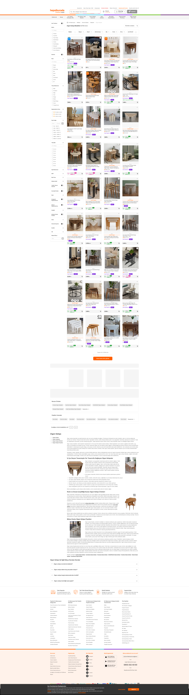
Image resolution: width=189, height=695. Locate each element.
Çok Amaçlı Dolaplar (108, 609)
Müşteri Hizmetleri (113, 8)
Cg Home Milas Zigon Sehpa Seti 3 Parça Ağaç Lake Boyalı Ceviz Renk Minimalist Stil (111, 237)
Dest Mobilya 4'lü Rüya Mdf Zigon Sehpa (74, 60)
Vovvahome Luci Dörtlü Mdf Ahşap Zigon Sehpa (93, 270)
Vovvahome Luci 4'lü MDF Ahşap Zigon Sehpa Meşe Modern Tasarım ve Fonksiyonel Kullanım (112, 303)
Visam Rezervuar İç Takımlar (73, 631)
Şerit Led (52, 627)
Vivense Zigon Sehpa (102, 554)
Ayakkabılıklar (53, 623)
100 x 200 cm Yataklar (90, 629)
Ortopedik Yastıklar (89, 625)
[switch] (62, 23)
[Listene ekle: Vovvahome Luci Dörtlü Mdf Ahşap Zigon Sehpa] (100, 248)
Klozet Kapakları (107, 615)
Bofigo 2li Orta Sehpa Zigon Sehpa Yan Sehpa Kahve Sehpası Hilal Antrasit (75, 305)
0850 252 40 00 (130, 665)
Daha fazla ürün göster (102, 358)
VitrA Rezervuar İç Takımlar (73, 639)
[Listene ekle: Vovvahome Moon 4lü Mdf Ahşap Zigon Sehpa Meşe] (119, 179)
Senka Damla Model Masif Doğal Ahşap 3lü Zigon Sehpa (92, 96)
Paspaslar (106, 627)
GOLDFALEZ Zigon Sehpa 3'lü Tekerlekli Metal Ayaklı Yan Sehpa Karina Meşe (92, 166)
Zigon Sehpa (56, 437)
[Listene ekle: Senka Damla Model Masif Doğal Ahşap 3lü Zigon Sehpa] (100, 72)
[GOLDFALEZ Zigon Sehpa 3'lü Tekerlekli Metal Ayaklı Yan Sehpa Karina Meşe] (93, 154)
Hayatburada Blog (71, 655)
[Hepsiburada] (57, 10)
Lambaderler (52, 638)
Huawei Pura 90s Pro (126, 618)
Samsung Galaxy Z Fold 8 (127, 634)
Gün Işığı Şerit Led (89, 615)
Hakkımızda (52, 655)
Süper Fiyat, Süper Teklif (88, 8)
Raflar (105, 605)
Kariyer (51, 664)
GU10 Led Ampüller (90, 632)
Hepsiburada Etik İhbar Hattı (130, 670)
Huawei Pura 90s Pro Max (127, 616)
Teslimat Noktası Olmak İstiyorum (74, 666)
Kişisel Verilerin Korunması (55, 666)
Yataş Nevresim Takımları (73, 624)
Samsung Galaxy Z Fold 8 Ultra (128, 636)
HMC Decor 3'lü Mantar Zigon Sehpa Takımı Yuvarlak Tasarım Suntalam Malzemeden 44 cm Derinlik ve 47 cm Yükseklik (112, 270)
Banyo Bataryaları (53, 640)
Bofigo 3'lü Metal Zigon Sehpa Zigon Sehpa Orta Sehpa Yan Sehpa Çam (111, 96)
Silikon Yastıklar (89, 644)
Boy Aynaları (106, 619)
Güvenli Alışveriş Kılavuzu (55, 670)
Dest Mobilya (56, 43)
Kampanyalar (97, 8)
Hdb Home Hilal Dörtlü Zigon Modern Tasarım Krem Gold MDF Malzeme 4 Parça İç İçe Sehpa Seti (130, 131)
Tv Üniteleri (52, 621)
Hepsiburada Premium (123, 8)
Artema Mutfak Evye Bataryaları (74, 643)
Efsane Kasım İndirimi (126, 611)
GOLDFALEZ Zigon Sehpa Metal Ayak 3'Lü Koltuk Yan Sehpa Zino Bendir (130, 270)
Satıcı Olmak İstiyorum (72, 657)
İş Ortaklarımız (53, 657)
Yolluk (105, 634)
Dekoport (55, 45)
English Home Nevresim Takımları (74, 627)
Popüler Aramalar (125, 607)
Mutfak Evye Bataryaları (55, 642)
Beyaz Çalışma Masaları (91, 636)
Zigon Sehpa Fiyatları (58, 442)
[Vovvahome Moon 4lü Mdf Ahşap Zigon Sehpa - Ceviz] (130, 223)
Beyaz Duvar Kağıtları (90, 623)
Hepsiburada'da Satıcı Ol (134, 8)
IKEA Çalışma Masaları (72, 605)
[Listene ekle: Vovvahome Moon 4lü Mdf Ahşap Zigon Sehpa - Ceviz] (137, 213)
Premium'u (58, 12)
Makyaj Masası (53, 617)
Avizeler (51, 609)
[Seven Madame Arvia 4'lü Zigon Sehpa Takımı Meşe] (75, 188)
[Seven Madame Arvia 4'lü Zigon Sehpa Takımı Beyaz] (93, 223)
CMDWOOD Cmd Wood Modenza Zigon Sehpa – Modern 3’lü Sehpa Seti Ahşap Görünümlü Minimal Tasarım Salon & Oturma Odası (111, 167)
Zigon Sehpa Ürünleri (58, 441)
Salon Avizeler (89, 605)
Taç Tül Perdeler (71, 613)
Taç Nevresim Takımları (72, 620)
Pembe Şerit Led (89, 627)
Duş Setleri (52, 629)
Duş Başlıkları (106, 617)
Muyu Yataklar (71, 609)
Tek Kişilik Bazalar (107, 632)
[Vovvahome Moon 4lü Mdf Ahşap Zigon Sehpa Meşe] (112, 188)
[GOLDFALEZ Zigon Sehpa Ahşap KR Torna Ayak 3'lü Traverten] (75, 154)
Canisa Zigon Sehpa (80, 554)
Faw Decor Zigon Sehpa (76, 556)
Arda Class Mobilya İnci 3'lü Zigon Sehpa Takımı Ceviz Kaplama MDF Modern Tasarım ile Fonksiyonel (74, 270)
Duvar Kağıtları (53, 607)
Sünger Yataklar (89, 607)
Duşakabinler (52, 613)
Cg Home (55, 35)
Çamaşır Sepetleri (107, 642)
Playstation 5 (124, 624)
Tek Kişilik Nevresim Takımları (92, 619)
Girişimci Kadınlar (104, 8)
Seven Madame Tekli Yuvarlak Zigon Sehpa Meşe (74, 129)
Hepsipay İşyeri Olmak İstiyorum (74, 659)
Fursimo (54, 33)
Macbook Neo (125, 620)
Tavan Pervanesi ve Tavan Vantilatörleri (58, 605)
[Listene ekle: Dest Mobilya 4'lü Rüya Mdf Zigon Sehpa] (82, 38)
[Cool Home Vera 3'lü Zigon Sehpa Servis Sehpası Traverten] (130, 154)
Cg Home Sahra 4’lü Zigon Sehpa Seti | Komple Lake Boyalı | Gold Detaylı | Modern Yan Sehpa (130, 202)
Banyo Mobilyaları (53, 611)
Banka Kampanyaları (72, 670)
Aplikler (51, 634)
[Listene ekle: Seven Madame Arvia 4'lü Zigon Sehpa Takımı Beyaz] (100, 213)
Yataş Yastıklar (71, 641)
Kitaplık (51, 625)
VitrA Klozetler (71, 611)
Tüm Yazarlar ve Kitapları (127, 605)
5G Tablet (124, 628)
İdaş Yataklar (70, 635)
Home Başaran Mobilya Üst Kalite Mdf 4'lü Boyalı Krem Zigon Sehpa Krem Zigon (111, 61)
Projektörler (106, 638)
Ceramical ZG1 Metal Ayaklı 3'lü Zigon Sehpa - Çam (130, 94)
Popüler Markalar (125, 609)
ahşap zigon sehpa (89, 503)
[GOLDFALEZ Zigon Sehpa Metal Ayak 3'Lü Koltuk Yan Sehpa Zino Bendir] (130, 258)
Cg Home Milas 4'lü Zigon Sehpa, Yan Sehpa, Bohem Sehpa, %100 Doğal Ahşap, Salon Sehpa (130, 61)
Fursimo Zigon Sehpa (126, 554)
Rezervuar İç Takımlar (108, 621)
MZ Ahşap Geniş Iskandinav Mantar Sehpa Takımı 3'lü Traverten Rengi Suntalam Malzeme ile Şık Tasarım (93, 60)
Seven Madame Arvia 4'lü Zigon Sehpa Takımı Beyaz (92, 235)
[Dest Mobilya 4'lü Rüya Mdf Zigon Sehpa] (75, 47)
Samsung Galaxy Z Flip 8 (127, 638)
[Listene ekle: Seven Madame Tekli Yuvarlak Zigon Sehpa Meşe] (82, 107)
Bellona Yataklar (71, 607)
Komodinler (106, 636)
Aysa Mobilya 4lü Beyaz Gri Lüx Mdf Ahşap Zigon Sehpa (111, 338)
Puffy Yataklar (71, 629)
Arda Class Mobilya (57, 48)
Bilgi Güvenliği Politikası (55, 668)
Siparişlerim (79, 8)
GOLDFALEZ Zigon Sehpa (114, 554)
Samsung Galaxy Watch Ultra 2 (128, 640)
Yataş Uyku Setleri (71, 637)
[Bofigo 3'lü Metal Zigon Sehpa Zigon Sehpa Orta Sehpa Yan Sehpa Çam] (112, 82)
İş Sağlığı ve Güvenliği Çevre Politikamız (58, 672)
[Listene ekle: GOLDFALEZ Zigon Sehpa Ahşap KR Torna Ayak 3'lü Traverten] (82, 144)
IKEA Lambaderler (71, 633)
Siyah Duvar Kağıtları (90, 609)
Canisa (54, 41)
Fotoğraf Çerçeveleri (108, 644)
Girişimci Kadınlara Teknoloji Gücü (75, 664)
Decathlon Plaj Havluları (73, 645)
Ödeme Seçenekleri (72, 668)
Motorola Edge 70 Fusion (127, 626)
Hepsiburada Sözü (125, 603)
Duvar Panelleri (53, 632)
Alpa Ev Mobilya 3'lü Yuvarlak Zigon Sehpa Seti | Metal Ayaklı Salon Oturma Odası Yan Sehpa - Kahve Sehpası (93, 202)
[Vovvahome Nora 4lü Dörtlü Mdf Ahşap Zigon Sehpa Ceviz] (93, 291)
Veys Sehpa (55, 37)
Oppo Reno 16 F (125, 632)
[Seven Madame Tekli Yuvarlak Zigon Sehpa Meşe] (75, 117)
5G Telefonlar (124, 630)
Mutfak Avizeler (89, 611)
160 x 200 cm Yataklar (90, 640)
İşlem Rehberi (70, 672)
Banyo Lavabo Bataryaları (109, 625)
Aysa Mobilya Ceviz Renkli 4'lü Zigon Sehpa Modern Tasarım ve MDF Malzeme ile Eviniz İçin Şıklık (130, 338)
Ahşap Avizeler (89, 634)
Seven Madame (56, 50)
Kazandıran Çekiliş (125, 622)
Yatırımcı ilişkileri (53, 659)
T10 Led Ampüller (89, 621)
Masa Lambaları (107, 640)
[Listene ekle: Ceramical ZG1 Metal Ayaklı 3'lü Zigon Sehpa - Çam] (137, 72)
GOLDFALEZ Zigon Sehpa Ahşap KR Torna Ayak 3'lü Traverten (74, 166)
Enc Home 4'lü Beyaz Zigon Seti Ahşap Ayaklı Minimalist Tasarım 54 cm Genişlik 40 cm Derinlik (93, 131)
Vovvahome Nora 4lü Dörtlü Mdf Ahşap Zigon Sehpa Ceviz (92, 303)
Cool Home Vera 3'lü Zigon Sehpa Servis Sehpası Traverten (129, 166)
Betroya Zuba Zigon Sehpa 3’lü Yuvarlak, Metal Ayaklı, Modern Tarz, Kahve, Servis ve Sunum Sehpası (130, 303)
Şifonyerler (106, 611)
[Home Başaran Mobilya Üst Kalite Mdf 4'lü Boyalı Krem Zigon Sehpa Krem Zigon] (112, 47)
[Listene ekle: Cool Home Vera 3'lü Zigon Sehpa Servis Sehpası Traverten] (137, 144)
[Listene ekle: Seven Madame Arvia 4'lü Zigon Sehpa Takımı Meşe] (82, 179)
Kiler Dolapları (107, 613)
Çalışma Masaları (53, 615)
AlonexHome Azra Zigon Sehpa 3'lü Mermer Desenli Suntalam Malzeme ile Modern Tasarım (112, 129)
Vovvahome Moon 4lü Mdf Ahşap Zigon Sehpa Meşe (110, 201)
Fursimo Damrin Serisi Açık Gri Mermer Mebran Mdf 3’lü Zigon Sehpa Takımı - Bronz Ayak (75, 94)
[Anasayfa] (67, 22)
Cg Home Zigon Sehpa (91, 554)
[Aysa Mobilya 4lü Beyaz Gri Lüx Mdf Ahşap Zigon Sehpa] (112, 326)
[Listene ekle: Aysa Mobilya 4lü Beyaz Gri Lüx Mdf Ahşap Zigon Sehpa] (119, 316)
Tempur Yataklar (89, 613)
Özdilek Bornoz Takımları (73, 618)
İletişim (51, 674)
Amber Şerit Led (89, 617)
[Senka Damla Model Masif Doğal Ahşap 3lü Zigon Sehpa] (93, 82)
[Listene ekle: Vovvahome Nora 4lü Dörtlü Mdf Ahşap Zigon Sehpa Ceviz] (100, 281)
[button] (62, 123)
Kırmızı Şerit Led (89, 638)
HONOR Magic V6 (125, 642)
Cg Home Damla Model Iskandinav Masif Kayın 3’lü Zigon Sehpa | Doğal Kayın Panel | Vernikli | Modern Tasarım (93, 340)
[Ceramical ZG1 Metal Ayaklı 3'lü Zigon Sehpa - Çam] (130, 82)
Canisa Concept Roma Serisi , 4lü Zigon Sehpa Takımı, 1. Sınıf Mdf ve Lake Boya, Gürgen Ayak (74, 340)
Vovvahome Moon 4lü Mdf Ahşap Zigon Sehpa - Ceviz (129, 235)
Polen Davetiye (71, 622)
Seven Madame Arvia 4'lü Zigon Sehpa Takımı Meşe (73, 201)
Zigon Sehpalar (56, 439)
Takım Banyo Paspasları (108, 629)
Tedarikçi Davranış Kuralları (73, 662)
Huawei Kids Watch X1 (126, 614)
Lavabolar (52, 636)
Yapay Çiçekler (107, 623)
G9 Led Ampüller (89, 642)
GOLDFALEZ (55, 39)
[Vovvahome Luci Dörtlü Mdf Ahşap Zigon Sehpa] (93, 258)
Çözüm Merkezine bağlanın (130, 656)
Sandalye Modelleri (54, 644)
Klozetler (52, 619)
